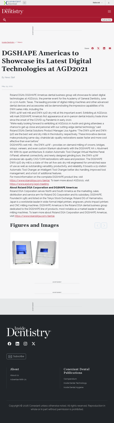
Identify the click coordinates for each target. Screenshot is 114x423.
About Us (14, 375)
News (20, 42)
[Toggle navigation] (109, 11)
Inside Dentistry (8, 42)
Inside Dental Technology (75, 383)
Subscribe (18, 356)
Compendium (70, 379)
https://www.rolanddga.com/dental (30, 180)
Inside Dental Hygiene (73, 387)
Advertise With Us (18, 379)
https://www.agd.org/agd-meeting (29, 184)
